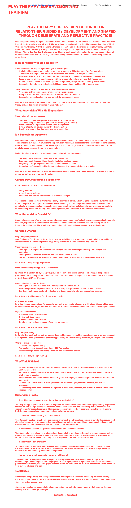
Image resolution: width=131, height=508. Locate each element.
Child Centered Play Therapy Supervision (46, 296)
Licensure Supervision (38, 327)
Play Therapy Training (37, 356)
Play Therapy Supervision (39, 262)
